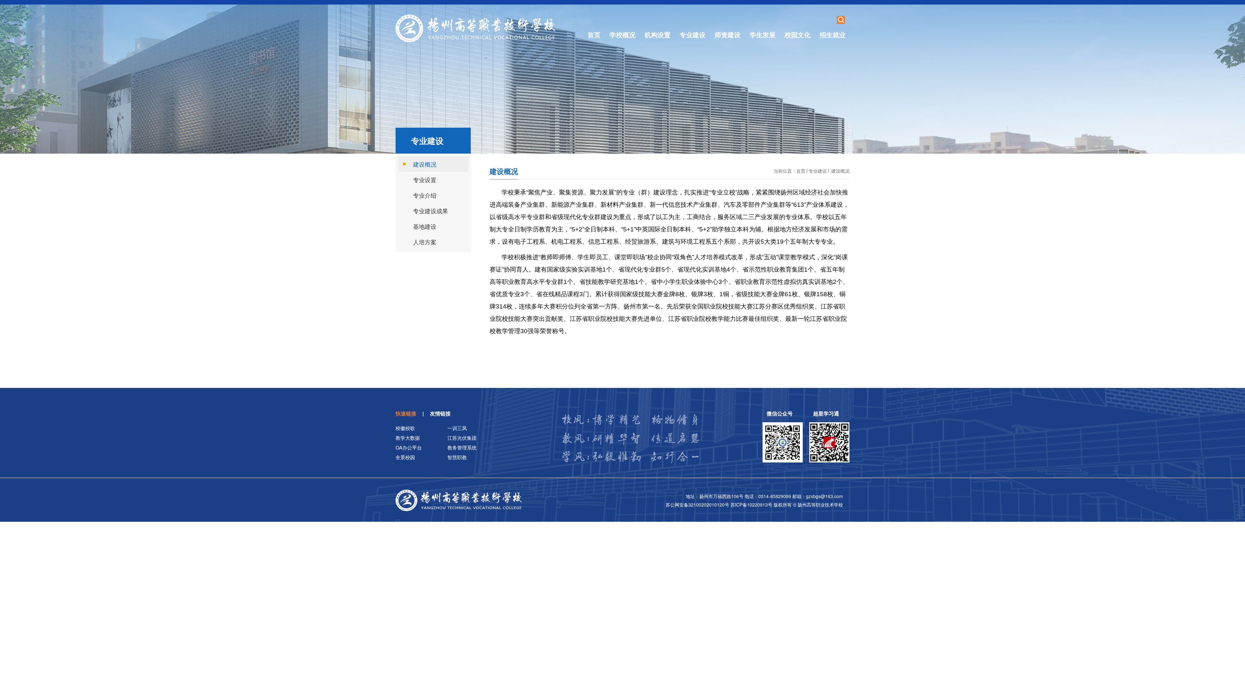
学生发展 (763, 34)
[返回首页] (476, 28)
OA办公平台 (409, 447)
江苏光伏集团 (462, 437)
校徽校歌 (405, 428)
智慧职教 (457, 457)
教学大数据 (408, 437)
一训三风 (457, 428)
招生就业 (833, 34)
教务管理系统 (462, 447)
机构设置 (657, 34)
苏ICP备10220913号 (752, 504)
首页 (593, 34)
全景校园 (405, 457)
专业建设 (693, 34)
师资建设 (728, 34)
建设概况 (839, 171)
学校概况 (622, 34)
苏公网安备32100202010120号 (698, 504)
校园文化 (798, 34)
